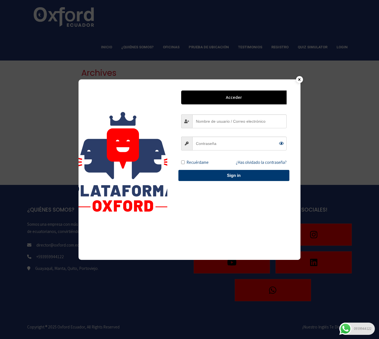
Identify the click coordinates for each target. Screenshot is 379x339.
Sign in (234, 175)
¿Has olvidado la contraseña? (261, 162)
